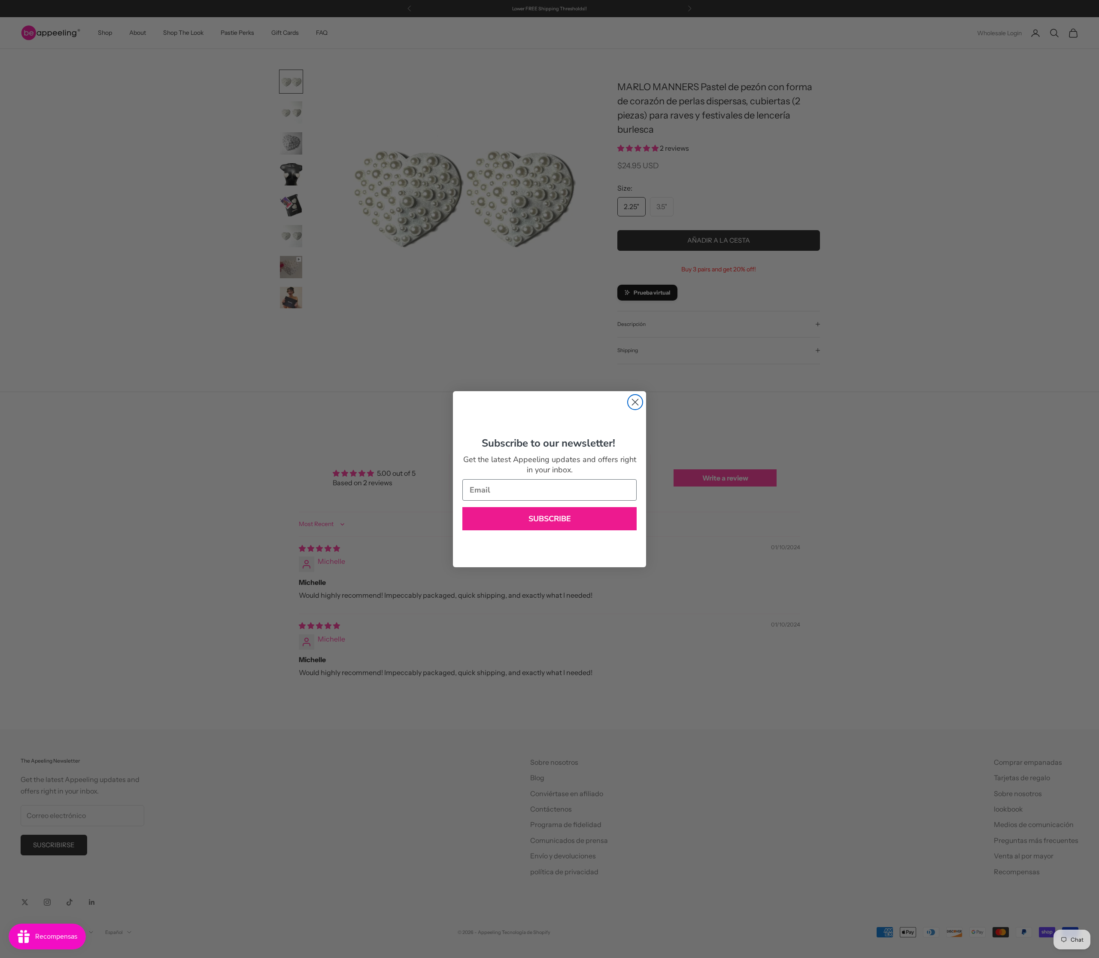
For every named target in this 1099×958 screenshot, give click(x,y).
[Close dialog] (635, 402)
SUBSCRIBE (549, 519)
